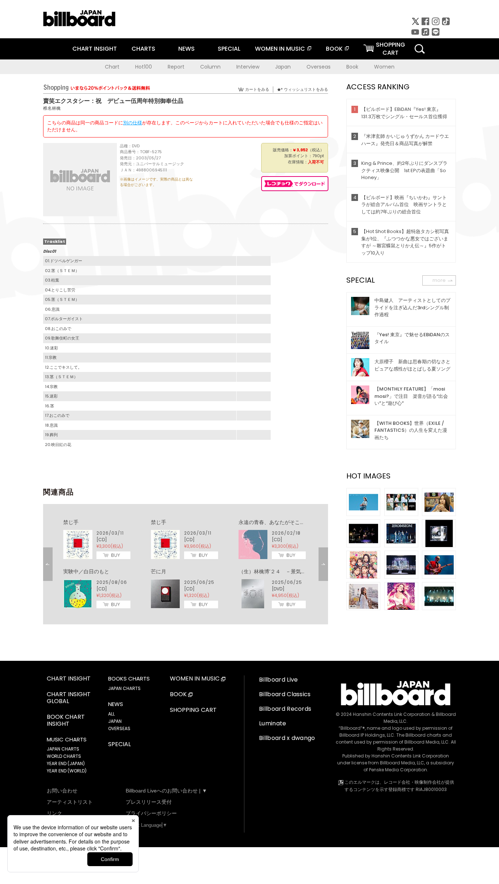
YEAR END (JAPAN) (66, 763)
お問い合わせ (62, 791)
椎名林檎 (52, 108)
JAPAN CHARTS (63, 749)
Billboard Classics (285, 694)
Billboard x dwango (287, 738)
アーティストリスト (70, 802)
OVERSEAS (119, 728)
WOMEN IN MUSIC (280, 48)
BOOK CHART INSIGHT (66, 721)
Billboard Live (278, 679)
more (439, 280)
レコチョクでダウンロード (294, 183)
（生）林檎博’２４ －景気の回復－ (280, 571)
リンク (54, 813)
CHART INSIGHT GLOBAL (69, 698)
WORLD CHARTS (64, 756)
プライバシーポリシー (151, 813)
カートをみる (257, 89)
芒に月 (158, 571)
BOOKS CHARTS (129, 678)
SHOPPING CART (193, 710)
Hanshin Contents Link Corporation (391, 714)
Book (352, 66)
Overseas (318, 66)
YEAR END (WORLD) (67, 771)
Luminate (272, 723)
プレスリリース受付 (149, 802)
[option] (185, 564)
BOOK (334, 48)
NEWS (186, 48)
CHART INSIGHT (94, 48)
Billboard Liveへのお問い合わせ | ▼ (166, 791)
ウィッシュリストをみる (306, 89)
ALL (111, 714)
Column (210, 66)
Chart (112, 66)
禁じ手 (71, 522)
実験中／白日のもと (86, 571)
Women (384, 66)
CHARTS (143, 48)
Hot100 (143, 66)
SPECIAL (229, 48)
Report (176, 66)
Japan (283, 66)
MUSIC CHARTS (67, 739)
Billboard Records (285, 709)
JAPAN (115, 721)
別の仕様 (132, 122)
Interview (247, 66)
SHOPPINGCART (390, 48)
